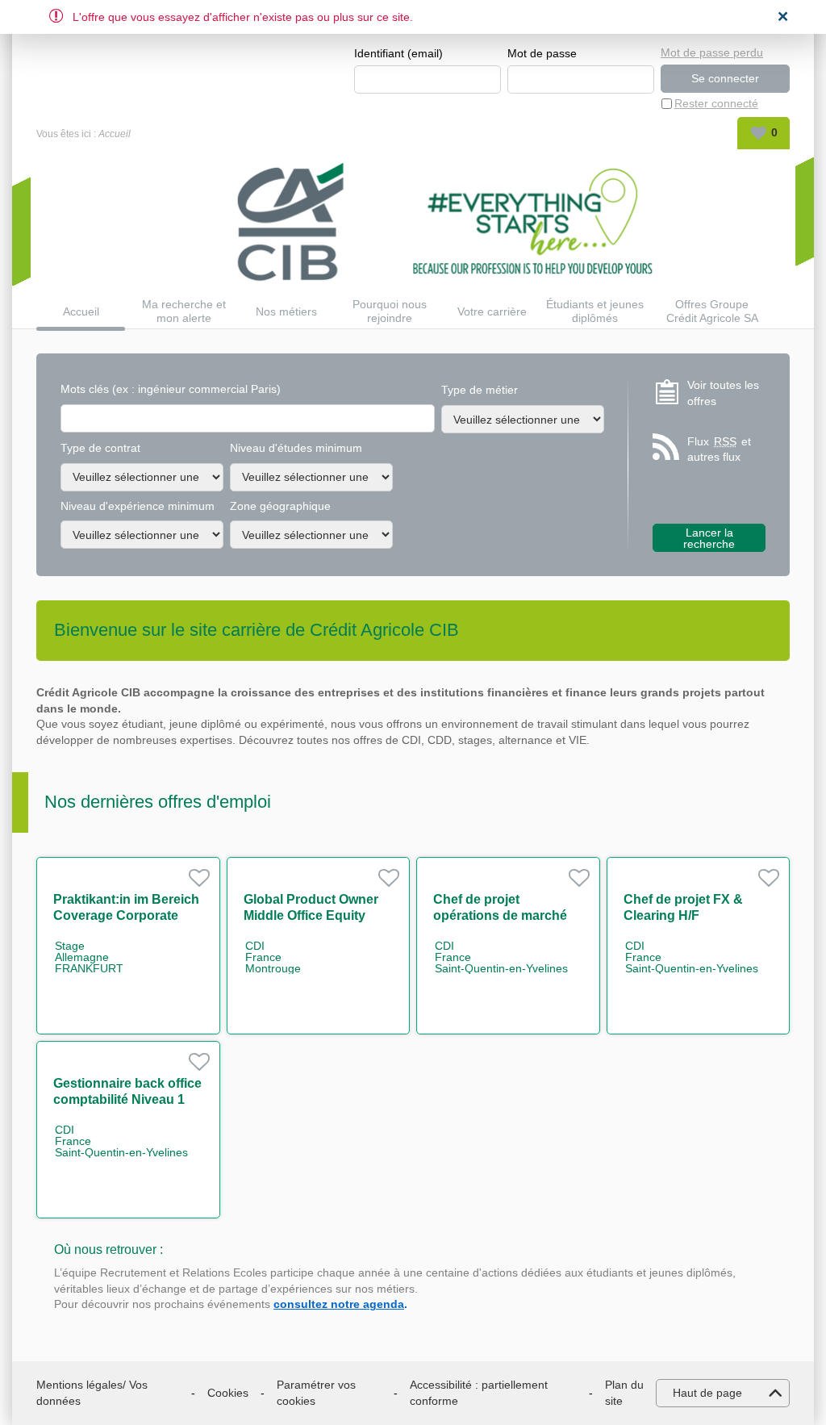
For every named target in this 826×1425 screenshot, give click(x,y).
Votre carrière (492, 311)
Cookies (227, 1392)
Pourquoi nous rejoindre (390, 311)
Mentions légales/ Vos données (92, 1392)
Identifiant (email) (398, 53)
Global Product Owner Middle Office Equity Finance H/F (311, 915)
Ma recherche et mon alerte (184, 311)
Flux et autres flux (719, 449)
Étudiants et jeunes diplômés (595, 311)
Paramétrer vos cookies (316, 1392)
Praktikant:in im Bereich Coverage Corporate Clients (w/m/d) (126, 915)
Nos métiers (286, 311)
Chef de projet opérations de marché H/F (500, 915)
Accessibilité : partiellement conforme (479, 1392)
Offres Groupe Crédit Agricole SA (712, 311)
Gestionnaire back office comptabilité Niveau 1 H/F (127, 1099)
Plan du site (624, 1392)
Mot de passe (542, 53)
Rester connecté (716, 103)
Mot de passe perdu (712, 52)
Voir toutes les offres (723, 392)
